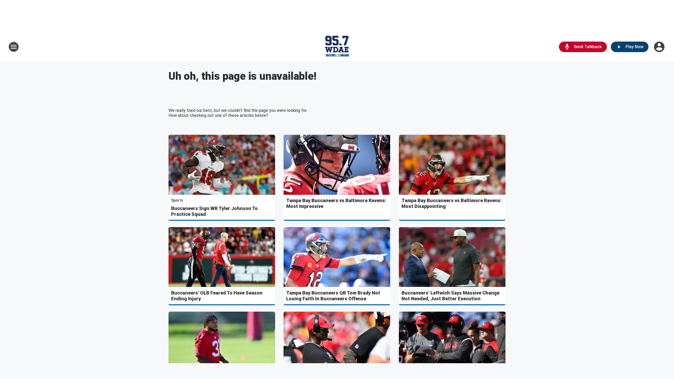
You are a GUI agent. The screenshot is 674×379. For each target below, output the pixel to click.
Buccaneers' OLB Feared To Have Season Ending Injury (216, 295)
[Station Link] (337, 47)
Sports (177, 200)
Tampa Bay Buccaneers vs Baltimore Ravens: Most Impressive (336, 203)
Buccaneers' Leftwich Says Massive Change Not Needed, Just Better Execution (450, 295)
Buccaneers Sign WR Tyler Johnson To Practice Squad (214, 211)
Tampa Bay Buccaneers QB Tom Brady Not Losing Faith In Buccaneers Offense (333, 295)
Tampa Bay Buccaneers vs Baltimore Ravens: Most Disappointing (452, 203)
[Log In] (660, 47)
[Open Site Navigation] (13, 47)
